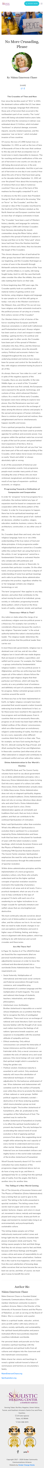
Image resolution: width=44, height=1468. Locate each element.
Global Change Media (26, 1465)
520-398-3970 (23, 1422)
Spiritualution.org (9, 1378)
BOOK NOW (33, 4)
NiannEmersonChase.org (12, 1373)
